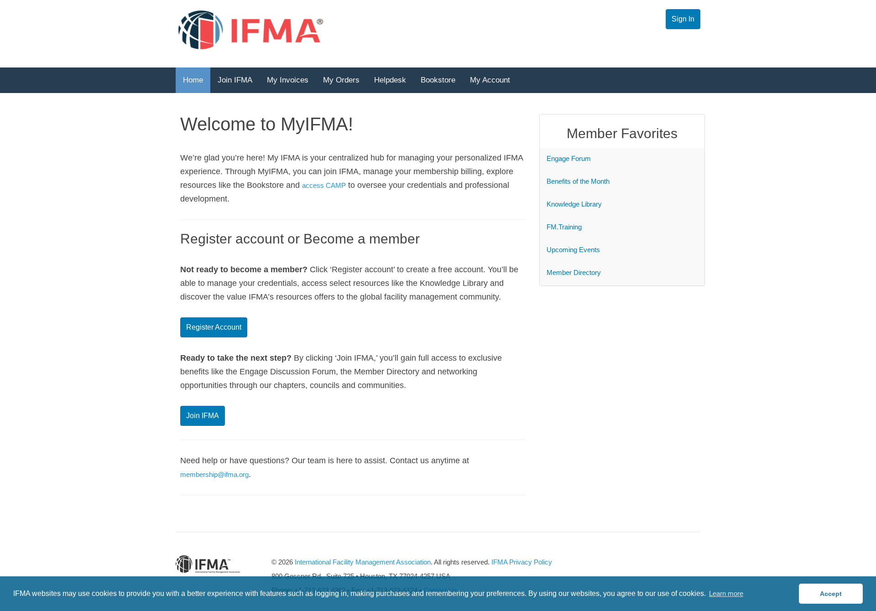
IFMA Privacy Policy (521, 562)
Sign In (683, 19)
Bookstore (438, 80)
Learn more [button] (726, 593)
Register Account (213, 327)
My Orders (341, 80)
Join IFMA (235, 80)
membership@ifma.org (214, 474)
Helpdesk (390, 80)
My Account (490, 80)
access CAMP (324, 185)
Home (193, 80)
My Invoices (287, 80)
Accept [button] (831, 593)
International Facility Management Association (363, 562)
